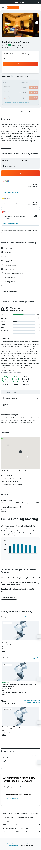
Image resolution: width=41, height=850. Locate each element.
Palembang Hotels (13, 845)
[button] (39, 2)
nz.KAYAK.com (5, 842)
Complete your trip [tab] (10, 787)
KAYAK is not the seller (10, 825)
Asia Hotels (21, 842)
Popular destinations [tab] (27, 787)
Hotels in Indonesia (31, 842)
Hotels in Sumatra (27, 843)
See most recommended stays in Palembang (32, 701)
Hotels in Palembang (11, 798)
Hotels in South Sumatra (13, 843)
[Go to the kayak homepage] (13, 7)
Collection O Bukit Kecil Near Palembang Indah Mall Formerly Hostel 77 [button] (19, 685)
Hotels (13, 842)
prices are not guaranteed (10, 819)
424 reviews (24, 45)
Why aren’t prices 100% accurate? (15, 832)
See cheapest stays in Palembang (33, 658)
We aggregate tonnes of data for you (16, 828)
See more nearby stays (32, 617)
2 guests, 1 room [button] (10, 59)
